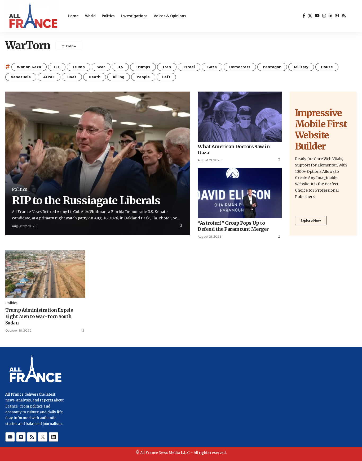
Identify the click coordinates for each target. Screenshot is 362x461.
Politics (19, 189)
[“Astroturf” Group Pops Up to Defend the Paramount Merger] (240, 193)
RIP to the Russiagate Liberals (86, 200)
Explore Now (311, 220)
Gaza (212, 66)
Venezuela (21, 76)
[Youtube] (10, 437)
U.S (120, 66)
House (327, 66)
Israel (189, 66)
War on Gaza (29, 66)
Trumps (143, 66)
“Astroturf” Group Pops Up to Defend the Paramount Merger (233, 226)
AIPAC (49, 76)
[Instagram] (324, 15)
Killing (118, 76)
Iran (167, 66)
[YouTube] (317, 15)
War (101, 66)
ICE (57, 66)
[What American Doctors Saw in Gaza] (240, 117)
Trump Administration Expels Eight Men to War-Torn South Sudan (39, 316)
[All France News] (32, 16)
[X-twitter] (42, 437)
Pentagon (272, 66)
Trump (78, 66)
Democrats (239, 66)
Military (301, 66)
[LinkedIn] (330, 15)
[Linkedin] (53, 437)
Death (94, 76)
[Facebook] (304, 15)
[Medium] (337, 15)
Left (166, 76)
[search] (352, 16)
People (143, 76)
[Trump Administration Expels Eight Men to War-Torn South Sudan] (45, 274)
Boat (71, 76)
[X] (310, 15)
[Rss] (344, 15)
